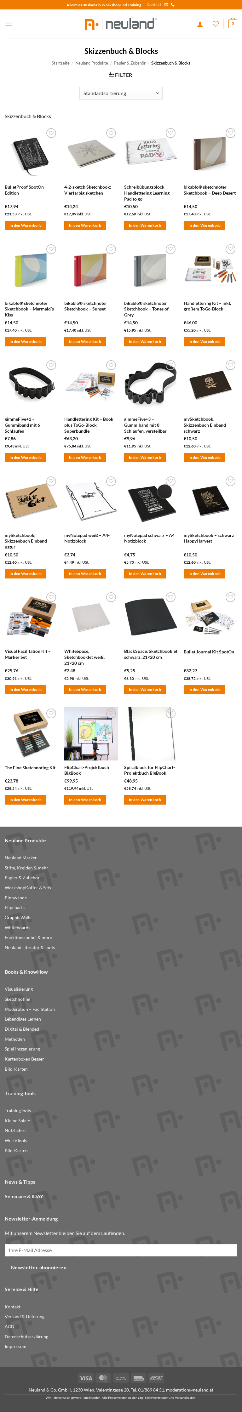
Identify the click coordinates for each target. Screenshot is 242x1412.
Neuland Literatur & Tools (30, 947)
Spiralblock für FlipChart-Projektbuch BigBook (149, 770)
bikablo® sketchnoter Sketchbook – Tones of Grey (146, 308)
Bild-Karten (16, 1069)
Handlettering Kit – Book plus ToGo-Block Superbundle (88, 424)
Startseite (61, 62)
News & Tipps (20, 1182)
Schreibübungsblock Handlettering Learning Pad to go (147, 192)
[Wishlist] (216, 24)
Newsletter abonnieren (39, 1267)
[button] (8, 23)
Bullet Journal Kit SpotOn (209, 651)
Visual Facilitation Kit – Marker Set (28, 654)
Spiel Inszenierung (22, 1048)
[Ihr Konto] (200, 24)
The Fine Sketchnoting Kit (30, 767)
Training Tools (20, 1093)
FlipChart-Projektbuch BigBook (86, 770)
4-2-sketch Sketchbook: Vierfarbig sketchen (87, 190)
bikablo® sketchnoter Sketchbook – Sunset (85, 306)
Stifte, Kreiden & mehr (26, 867)
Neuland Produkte (91, 62)
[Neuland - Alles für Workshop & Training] (121, 23)
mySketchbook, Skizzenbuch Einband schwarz (205, 424)
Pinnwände (16, 897)
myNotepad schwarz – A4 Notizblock (149, 538)
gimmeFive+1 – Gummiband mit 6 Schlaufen (22, 424)
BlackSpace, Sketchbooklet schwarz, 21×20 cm (150, 654)
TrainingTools (18, 1110)
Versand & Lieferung (24, 1316)
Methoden (15, 1039)
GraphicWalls (18, 917)
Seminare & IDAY (24, 1196)
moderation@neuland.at (189, 1389)
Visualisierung (19, 989)
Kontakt (154, 4)
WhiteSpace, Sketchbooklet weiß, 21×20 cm (84, 656)
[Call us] (173, 5)
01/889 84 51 (151, 1389)
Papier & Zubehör (130, 62)
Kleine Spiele (17, 1120)
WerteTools (16, 1140)
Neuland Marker (21, 857)
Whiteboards (17, 927)
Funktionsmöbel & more (28, 937)
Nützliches (15, 1130)
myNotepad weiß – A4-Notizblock (87, 538)
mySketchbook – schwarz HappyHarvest (209, 538)
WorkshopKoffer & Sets (28, 887)
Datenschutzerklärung (26, 1336)
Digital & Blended (22, 1029)
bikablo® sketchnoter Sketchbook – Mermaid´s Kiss (29, 308)
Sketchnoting (17, 999)
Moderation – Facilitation (30, 1009)
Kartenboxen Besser (24, 1059)
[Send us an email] (166, 5)
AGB (9, 1326)
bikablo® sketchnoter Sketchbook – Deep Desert (210, 190)
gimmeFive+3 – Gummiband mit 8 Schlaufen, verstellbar (145, 424)
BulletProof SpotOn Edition (24, 190)
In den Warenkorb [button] (25, 225)
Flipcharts (15, 907)
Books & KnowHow (26, 972)
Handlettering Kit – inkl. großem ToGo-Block (207, 306)
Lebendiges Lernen (23, 1019)
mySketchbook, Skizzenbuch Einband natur (26, 540)
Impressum (15, 1346)
